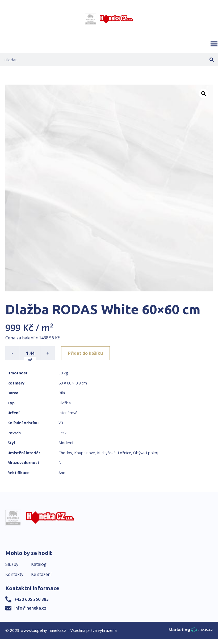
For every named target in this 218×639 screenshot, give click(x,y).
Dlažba (64, 402)
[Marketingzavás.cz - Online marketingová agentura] (191, 631)
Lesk (62, 432)
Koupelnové (84, 452)
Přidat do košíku (85, 353)
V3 (60, 422)
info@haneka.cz (30, 608)
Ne (61, 462)
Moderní (65, 442)
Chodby (65, 452)
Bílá (61, 392)
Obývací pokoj (145, 452)
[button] (214, 44)
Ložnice (124, 452)
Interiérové (67, 412)
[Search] (211, 59)
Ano (61, 472)
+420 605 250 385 (31, 599)
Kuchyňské (106, 452)
